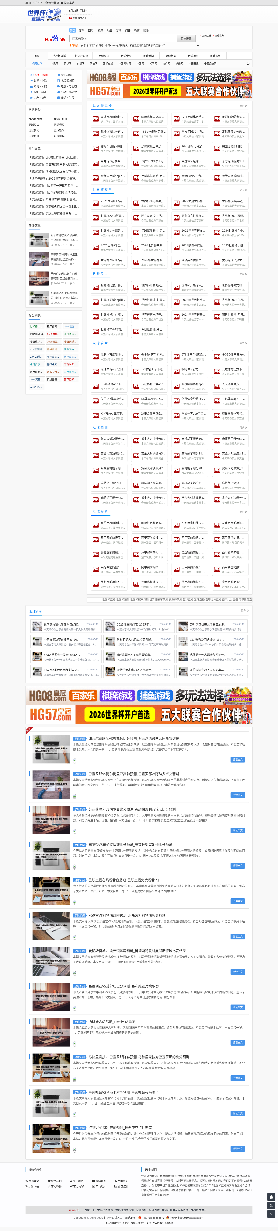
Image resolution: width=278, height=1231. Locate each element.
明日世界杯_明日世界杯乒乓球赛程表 (69, 199)
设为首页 (53, 3)
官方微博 (56, 1186)
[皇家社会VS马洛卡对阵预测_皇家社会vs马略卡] (51, 1102)
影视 (36, 80)
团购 (44, 86)
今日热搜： (75, 45)
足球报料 (215, 56)
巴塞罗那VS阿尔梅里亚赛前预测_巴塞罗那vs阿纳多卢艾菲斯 (134, 774)
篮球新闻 (170, 56)
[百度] (55, 38)
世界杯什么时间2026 (37, 326)
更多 (242, 105)
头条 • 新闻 (41, 75)
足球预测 (193, 56)
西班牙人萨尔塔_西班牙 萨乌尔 (112, 1021)
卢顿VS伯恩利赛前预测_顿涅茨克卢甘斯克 (120, 1127)
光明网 (153, 63)
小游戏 (73, 92)
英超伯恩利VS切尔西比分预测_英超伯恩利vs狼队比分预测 (132, 809)
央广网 (166, 63)
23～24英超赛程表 (37, 356)
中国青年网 (125, 63)
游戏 (64, 92)
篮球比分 (219, 35)
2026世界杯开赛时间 (71, 326)
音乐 (36, 92)
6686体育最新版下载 (54, 334)
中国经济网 (210, 63)
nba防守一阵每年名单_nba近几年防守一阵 (72, 185)
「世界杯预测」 (38, 178)
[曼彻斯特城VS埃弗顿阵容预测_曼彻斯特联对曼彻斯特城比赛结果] (51, 961)
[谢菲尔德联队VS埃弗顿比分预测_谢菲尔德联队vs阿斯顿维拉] (51, 749)
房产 (36, 97)
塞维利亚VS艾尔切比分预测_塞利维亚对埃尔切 (124, 986)
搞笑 (44, 97)
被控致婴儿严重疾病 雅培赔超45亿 (147, 45)
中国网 (140, 63)
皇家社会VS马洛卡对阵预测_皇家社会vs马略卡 (124, 1092)
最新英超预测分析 (54, 372)
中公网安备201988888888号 (186, 1217)
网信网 (93, 63)
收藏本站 (69, 3)
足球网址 (141, 1210)
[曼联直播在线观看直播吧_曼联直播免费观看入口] (51, 890)
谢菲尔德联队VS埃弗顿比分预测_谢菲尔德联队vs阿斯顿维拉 (134, 738)
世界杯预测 (81, 56)
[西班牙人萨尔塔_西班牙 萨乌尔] (51, 1032)
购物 (36, 86)
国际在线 (108, 63)
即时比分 (36, 334)
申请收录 (101, 1186)
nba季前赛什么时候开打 (37, 349)
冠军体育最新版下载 (54, 326)
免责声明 (34, 1181)
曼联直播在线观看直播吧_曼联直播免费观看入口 (125, 880)
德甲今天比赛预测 (54, 364)
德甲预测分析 (54, 349)
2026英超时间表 (37, 379)
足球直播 (154, 1210)
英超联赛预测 (54, 356)
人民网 (54, 63)
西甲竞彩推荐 (71, 379)
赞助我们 (56, 1181)
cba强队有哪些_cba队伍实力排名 (66, 157)
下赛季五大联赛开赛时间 (71, 364)
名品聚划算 (68, 80)
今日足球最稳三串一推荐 (71, 341)
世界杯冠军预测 (124, 1210)
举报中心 (123, 1181)
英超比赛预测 (54, 379)
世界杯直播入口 (200, 1210)
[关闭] (249, 63)
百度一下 (89, 1210)
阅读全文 (238, 759)
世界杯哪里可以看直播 (175, 1210)
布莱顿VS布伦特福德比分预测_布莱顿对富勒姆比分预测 (130, 844)
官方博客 (78, 1186)
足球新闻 (148, 56)
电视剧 (73, 86)
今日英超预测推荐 (37, 341)
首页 (37, 56)
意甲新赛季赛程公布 (71, 372)
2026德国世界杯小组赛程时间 (54, 341)
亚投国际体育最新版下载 (71, 334)
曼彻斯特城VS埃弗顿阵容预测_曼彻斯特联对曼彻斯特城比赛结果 (137, 951)
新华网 (67, 63)
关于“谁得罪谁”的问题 (92, 45)
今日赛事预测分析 (37, 364)
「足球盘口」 (37, 199)
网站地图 (101, 1181)
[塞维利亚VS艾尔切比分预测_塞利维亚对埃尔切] (51, 996)
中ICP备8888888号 (153, 1217)
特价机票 (66, 75)
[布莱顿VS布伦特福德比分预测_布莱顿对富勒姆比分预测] (51, 855)
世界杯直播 (59, 56)
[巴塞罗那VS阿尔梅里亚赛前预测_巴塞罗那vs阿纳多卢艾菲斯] (51, 784)
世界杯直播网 (105, 1210)
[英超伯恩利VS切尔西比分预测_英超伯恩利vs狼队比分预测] (51, 819)
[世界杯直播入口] (44, 14)
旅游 (63, 97)
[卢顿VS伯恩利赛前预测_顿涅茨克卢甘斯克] (51, 1138)
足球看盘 (126, 56)
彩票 (71, 97)
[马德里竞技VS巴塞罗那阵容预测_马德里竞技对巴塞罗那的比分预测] (51, 1067)
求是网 (179, 63)
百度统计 (123, 1186)
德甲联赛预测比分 (71, 356)
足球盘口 (104, 56)
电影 (63, 86)
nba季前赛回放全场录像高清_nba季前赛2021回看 (77, 192)
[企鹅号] (271, 1197)
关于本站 (78, 1181)
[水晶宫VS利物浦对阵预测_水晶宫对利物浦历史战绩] (51, 926)
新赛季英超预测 (71, 349)
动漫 (44, 92)
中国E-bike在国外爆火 (116, 45)
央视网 (80, 63)
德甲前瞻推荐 (37, 372)
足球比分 (206, 35)
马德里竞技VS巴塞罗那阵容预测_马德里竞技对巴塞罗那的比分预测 (139, 1057)
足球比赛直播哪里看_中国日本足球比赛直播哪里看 (77, 213)
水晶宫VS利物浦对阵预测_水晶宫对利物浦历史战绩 (127, 915)
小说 (44, 80)
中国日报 (194, 63)
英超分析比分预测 (37, 387)
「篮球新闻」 (37, 157)
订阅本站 (33, 1186)
